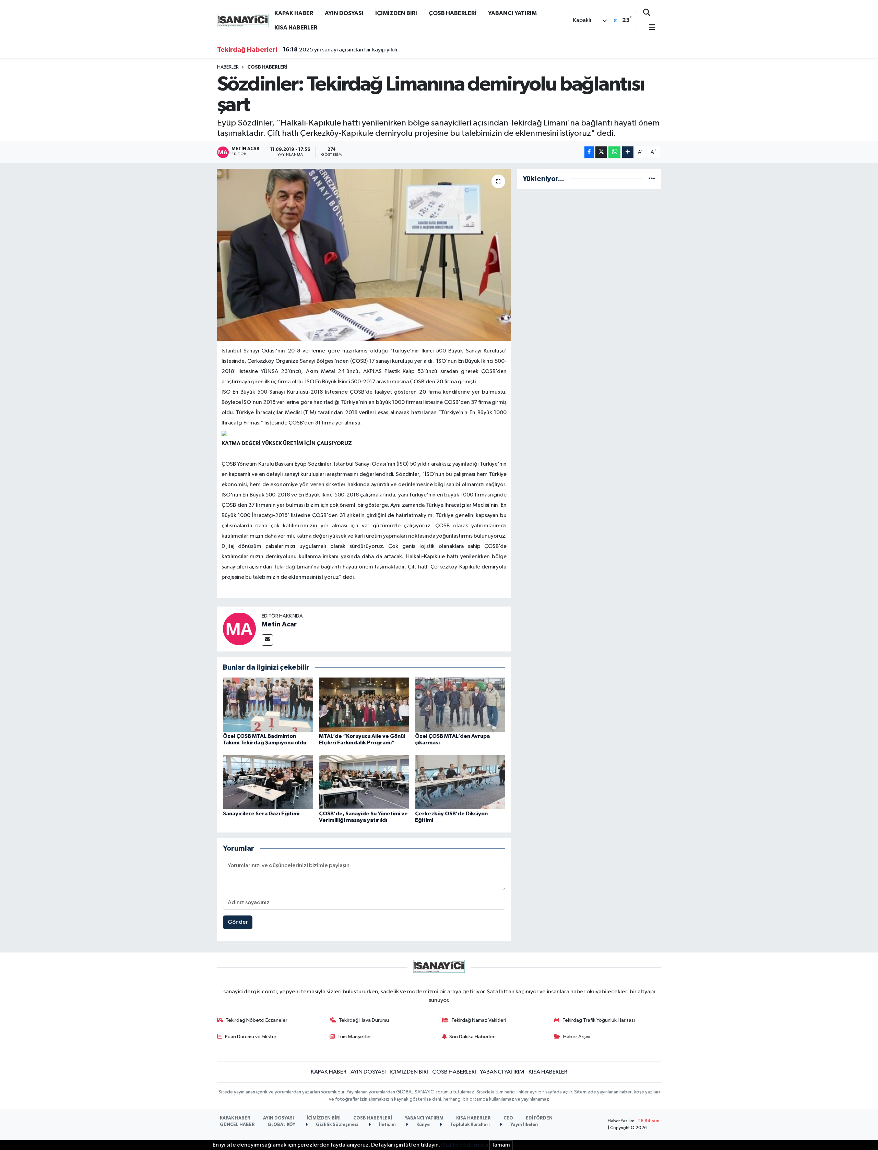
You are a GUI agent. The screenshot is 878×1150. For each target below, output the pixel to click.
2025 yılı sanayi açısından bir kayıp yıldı (340, 50)
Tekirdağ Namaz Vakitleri (478, 1020)
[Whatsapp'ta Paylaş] (614, 152)
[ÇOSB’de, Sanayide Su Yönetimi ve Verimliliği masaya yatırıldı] (364, 782)
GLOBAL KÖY (281, 1125)
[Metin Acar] (239, 629)
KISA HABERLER (295, 28)
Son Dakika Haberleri (472, 1036)
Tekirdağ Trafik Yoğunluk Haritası (598, 1020)
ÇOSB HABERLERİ (452, 13)
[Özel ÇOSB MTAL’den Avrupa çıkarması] (460, 704)
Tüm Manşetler (354, 1036)
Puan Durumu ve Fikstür (250, 1036)
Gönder (238, 922)
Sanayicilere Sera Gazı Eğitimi (261, 813)
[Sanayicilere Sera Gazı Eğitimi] (268, 782)
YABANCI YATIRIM (512, 13)
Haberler (228, 67)
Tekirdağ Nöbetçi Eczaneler (256, 1020)
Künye (422, 1125)
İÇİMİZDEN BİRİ (396, 13)
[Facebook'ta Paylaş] (589, 152)
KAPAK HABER (293, 13)
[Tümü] (652, 179)
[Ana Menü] (649, 28)
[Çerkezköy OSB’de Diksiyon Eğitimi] (460, 782)
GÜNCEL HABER (237, 1125)
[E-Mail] (267, 640)
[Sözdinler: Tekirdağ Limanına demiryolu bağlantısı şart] (364, 255)
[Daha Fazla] (627, 152)
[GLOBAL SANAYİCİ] (243, 20)
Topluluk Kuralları (469, 1125)
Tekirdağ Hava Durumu (364, 1020)
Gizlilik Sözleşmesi (336, 1125)
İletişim (387, 1125)
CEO (508, 1118)
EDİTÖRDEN (539, 1118)
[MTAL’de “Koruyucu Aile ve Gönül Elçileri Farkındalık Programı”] (364, 704)
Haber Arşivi (576, 1036)
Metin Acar (279, 624)
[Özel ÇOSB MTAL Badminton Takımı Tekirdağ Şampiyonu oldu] (268, 704)
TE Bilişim (649, 1121)
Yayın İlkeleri (523, 1125)
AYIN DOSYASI (344, 13)
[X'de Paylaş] (601, 152)
